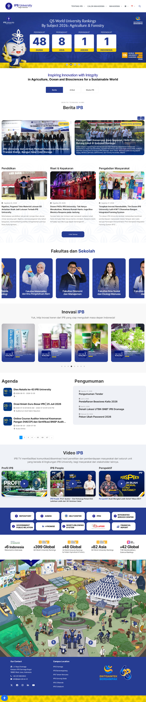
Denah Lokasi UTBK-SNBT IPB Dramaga (101, 409)
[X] (11, 685)
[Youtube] (33, 685)
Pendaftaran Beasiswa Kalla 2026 (98, 401)
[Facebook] (17, 685)
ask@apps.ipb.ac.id (20, 679)
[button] (62, 366)
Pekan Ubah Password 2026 (95, 416)
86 (43, 437)
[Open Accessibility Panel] (4, 698)
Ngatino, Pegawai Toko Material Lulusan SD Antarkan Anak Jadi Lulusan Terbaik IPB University (22, 209)
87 (47, 437)
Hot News (63, 124)
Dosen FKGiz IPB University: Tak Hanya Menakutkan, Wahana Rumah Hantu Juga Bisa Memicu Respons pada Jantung (71, 209)
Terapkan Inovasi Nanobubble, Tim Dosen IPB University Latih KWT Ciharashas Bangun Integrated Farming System (120, 209)
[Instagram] (22, 685)
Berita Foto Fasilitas (131, 124)
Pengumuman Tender (91, 394)
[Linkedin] (28, 685)
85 (38, 437)
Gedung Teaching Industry (91, 143)
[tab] (54, 90)
